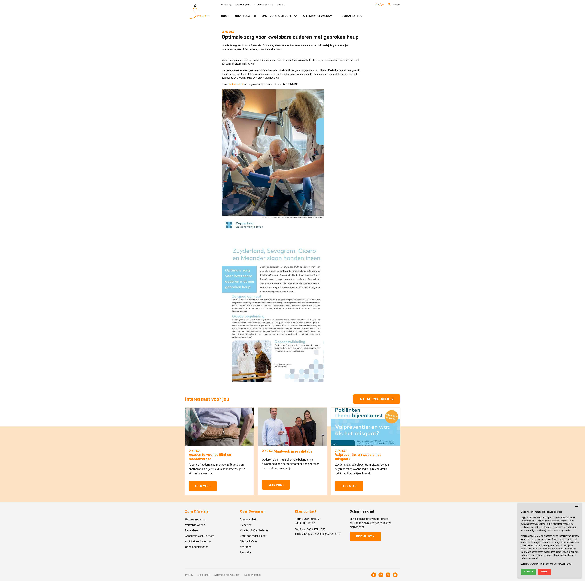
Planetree (246, 524)
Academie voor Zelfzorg (199, 535)
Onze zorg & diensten (278, 16)
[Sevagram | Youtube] (395, 574)
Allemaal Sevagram (317, 16)
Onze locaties (245, 16)
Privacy (189, 574)
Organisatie (350, 16)
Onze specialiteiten (196, 546)
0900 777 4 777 (316, 529)
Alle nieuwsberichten (376, 399)
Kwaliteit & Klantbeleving (254, 530)
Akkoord (528, 571)
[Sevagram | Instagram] (388, 574)
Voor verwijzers (242, 4)
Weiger (544, 571)
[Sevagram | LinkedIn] (380, 574)
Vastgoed (246, 546)
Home (225, 16)
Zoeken (396, 4)
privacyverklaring (563, 564)
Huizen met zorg (195, 519)
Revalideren (192, 530)
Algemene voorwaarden (226, 574)
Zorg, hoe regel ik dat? (253, 535)
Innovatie (245, 552)
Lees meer (202, 486)
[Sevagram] (199, 11)
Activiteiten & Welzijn (198, 541)
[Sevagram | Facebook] (373, 574)
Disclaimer (203, 574)
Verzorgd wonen (195, 524)
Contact (281, 4)
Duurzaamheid (248, 519)
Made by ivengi (252, 574)
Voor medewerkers (263, 4)
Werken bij (226, 4)
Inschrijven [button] (365, 536)
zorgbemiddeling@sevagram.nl (322, 533)
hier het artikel (235, 84)
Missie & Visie (248, 541)
